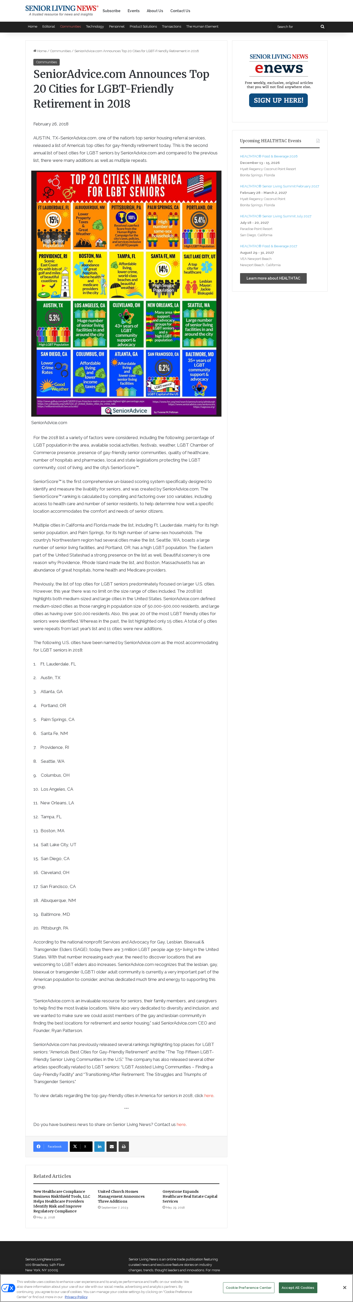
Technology (95, 26)
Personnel (117, 26)
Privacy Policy (76, 1297)
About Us (155, 11)
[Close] (344, 1287)
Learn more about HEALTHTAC (273, 278)
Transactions (171, 26)
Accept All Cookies (298, 1288)
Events (134, 11)
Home (32, 26)
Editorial (48, 26)
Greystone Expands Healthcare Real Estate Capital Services (190, 1196)
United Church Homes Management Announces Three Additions (121, 1196)
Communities (70, 26)
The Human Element (202, 26)
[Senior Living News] (62, 10)
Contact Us (180, 11)
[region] (176, 1288)
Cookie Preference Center (249, 1288)
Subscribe (111, 11)
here (208, 1095)
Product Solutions (143, 26)
